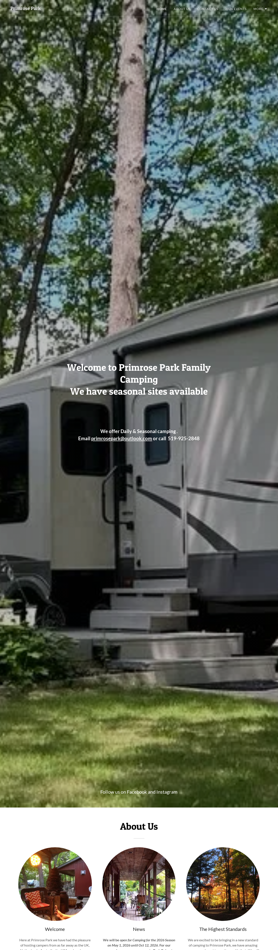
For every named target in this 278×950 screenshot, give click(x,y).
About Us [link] (182, 9)
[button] (260, 9)
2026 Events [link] (236, 9)
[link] (25, 9)
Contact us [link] (207, 9)
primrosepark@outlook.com (121, 438)
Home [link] (162, 9)
